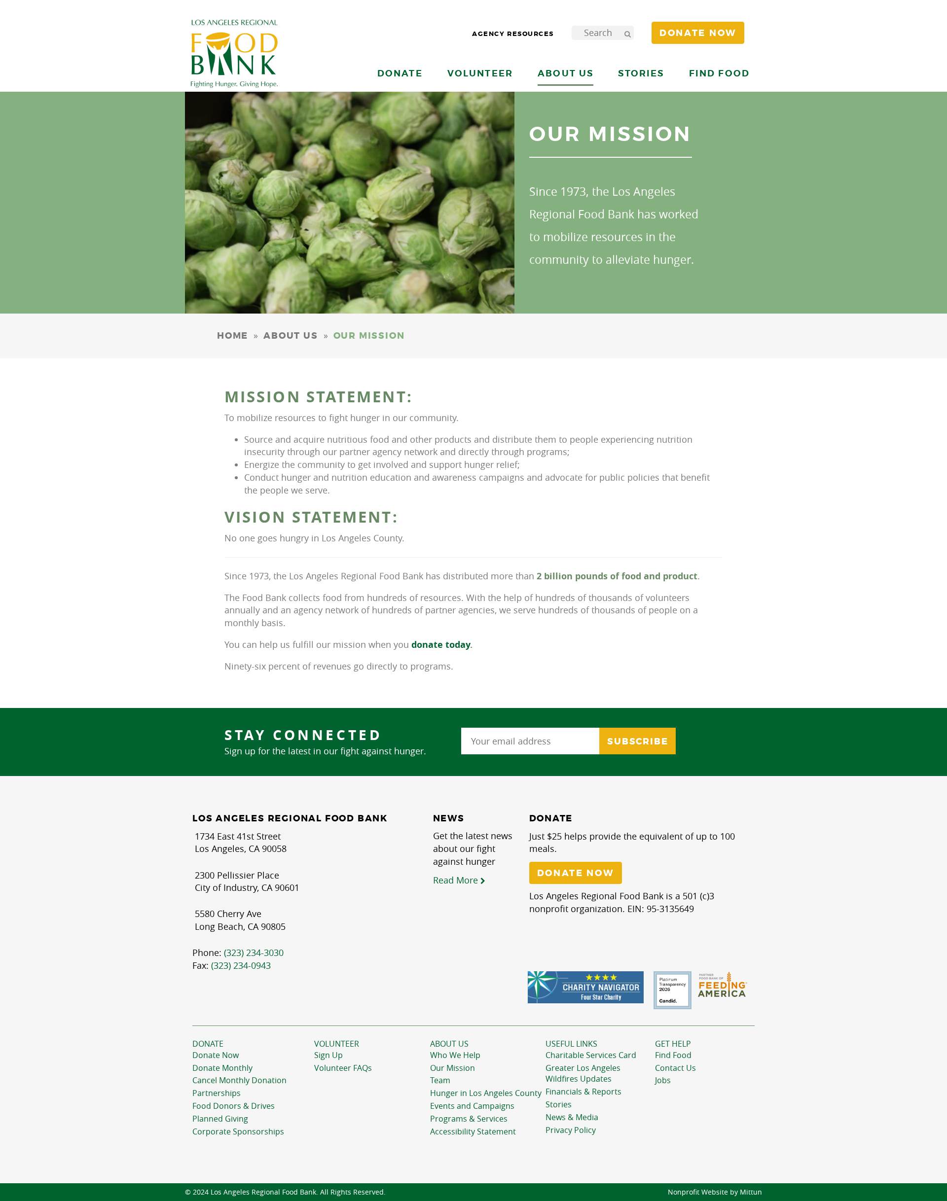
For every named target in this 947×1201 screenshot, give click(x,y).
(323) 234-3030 (254, 952)
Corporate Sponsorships (238, 1131)
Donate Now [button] (697, 33)
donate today (440, 644)
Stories (641, 73)
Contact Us (675, 1067)
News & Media (572, 1117)
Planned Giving (220, 1118)
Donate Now (215, 1055)
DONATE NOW (575, 873)
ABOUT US (290, 336)
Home (232, 336)
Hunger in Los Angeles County (486, 1093)
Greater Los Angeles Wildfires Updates (583, 1073)
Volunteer (336, 1043)
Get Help (673, 1043)
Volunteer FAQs (343, 1067)
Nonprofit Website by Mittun (715, 1192)
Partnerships (216, 1093)
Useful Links (571, 1043)
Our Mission (452, 1067)
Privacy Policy (571, 1130)
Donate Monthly (222, 1067)
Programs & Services (469, 1118)
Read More (456, 880)
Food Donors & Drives (233, 1105)
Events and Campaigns (472, 1105)
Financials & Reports (583, 1091)
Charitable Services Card (591, 1055)
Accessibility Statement (473, 1131)
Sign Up (328, 1055)
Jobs (663, 1080)
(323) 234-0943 (241, 965)
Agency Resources (513, 34)
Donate (207, 1043)
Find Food (673, 1055)
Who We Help (455, 1055)
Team (440, 1080)
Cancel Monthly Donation (239, 1080)
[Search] (627, 33)
